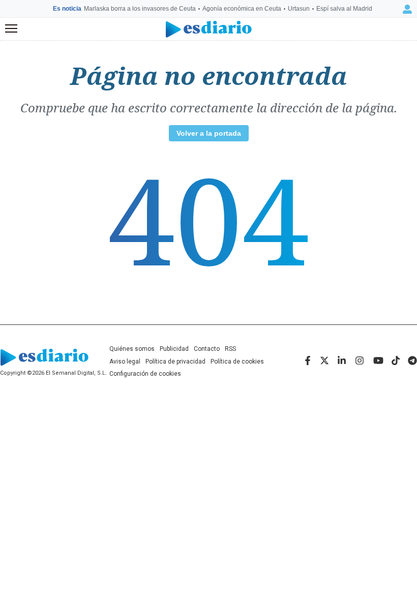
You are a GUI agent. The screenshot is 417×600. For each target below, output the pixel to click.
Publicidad (174, 348)
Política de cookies (237, 361)
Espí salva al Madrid (344, 8)
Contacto (207, 348)
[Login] (407, 9)
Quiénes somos (132, 348)
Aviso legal (124, 361)
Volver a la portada (208, 133)
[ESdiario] (208, 29)
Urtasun (299, 8)
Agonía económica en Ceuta (241, 8)
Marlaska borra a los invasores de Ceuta (140, 8)
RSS (230, 348)
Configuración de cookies (145, 373)
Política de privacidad (175, 361)
